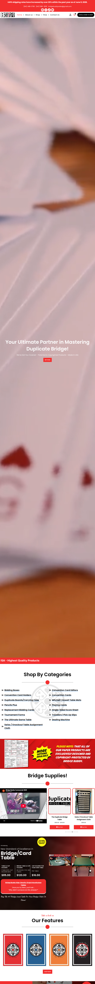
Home (19, 15)
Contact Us (54, 15)
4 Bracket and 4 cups (60, 817)
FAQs (45, 15)
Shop (38, 15)
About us (29, 15)
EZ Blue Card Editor (84, 817)
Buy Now (61, 824)
